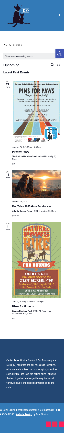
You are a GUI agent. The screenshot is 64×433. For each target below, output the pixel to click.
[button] (59, 53)
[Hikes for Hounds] (36, 260)
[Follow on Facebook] (48, 424)
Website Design (24, 414)
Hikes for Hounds (23, 306)
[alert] (32, 56)
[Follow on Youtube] (61, 424)
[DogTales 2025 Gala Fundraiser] (36, 184)
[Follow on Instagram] (54, 424)
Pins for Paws (20, 151)
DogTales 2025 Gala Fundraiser (31, 206)
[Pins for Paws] (36, 111)
